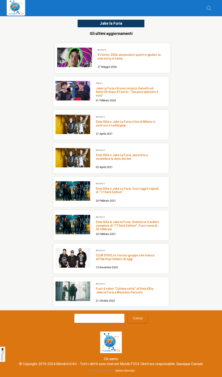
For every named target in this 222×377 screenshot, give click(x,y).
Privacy (2, 356)
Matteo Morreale (125, 370)
